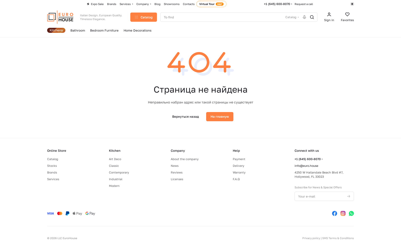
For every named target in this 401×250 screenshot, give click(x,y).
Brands (52, 172)
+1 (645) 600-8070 (277, 4)
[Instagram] (342, 213)
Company (178, 150)
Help (236, 150)
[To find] (312, 17)
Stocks (52, 165)
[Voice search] (304, 17)
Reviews (176, 172)
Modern (114, 186)
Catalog (52, 159)
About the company (185, 159)
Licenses (177, 179)
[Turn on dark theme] (352, 4)
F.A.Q (236, 179)
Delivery (238, 165)
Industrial (115, 179)
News (175, 165)
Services (53, 179)
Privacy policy (311, 238)
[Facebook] (334, 213)
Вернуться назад (185, 116)
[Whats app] (351, 213)
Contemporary (119, 172)
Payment (239, 159)
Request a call (304, 4)
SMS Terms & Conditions (338, 238)
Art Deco (115, 159)
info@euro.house (306, 165)
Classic (114, 165)
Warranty (239, 172)
